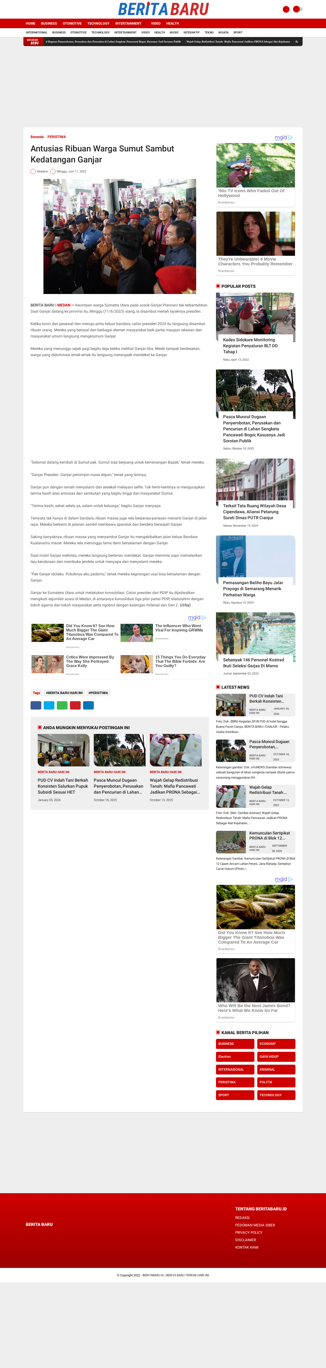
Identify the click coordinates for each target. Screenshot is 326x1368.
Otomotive (72, 23)
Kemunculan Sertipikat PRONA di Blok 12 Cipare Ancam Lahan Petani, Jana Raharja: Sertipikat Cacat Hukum (270, 836)
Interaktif (192, 32)
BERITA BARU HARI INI (65, 693)
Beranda (37, 137)
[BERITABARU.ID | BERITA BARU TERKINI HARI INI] (163, 15)
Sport (237, 32)
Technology (98, 23)
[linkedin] (88, 705)
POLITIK (266, 1082)
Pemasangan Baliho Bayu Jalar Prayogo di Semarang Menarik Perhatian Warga (253, 588)
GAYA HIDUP (269, 1056)
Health (172, 23)
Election (224, 1056)
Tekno (209, 32)
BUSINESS (226, 1044)
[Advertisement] (163, 86)
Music (174, 32)
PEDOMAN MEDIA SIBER (255, 1225)
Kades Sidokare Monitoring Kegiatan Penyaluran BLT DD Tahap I (250, 345)
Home (30, 23)
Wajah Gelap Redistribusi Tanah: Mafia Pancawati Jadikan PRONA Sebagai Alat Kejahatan (206, 41)
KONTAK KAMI (246, 1247)
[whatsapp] (62, 705)
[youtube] (44, 9)
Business (49, 23)
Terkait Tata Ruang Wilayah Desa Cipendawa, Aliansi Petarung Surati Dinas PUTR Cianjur (254, 511)
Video (156, 23)
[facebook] (24, 9)
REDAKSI (242, 1218)
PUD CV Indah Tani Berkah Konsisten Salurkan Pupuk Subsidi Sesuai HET (63, 786)
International (36, 32)
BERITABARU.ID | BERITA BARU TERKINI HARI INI (175, 1275)
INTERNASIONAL (231, 1069)
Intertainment (128, 23)
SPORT (223, 1095)
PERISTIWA (56, 137)
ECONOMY (268, 1044)
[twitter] (31, 9)
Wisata (223, 32)
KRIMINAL (267, 1069)
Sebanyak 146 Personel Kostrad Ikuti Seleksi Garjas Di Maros (253, 662)
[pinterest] (75, 705)
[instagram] (37, 9)
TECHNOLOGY (271, 1095)
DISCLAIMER (245, 1240)
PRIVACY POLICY (249, 1232)
